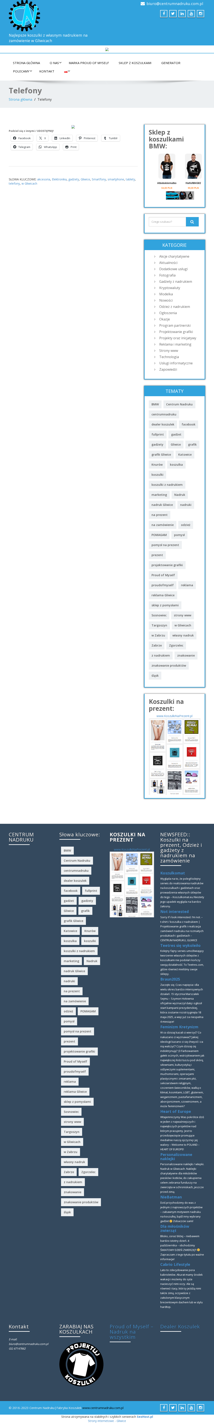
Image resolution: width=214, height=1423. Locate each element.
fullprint (158, 434)
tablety (130, 179)
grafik (192, 444)
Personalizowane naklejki (176, 1156)
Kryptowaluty (169, 288)
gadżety (73, 179)
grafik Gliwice (161, 454)
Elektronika (59, 179)
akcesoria (43, 179)
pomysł (179, 535)
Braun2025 (170, 979)
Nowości (166, 300)
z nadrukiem (161, 655)
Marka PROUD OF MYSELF (89, 63)
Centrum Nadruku (179, 404)
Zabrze (157, 645)
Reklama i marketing (175, 344)
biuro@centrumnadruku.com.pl (174, 3)
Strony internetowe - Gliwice (107, 1421)
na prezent (160, 515)
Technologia (169, 357)
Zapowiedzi (168, 369)
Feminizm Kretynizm (179, 1026)
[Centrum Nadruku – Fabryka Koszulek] (56, 15)
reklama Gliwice (163, 595)
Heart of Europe (175, 1111)
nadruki (185, 505)
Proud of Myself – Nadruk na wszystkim (131, 1331)
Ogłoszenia (168, 313)
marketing (159, 495)
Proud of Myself (163, 575)
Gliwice (85, 179)
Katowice (185, 454)
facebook (188, 424)
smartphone (116, 179)
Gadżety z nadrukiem (175, 281)
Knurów (157, 465)
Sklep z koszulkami (135, 63)
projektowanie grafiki (167, 565)
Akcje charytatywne (174, 256)
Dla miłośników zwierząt (174, 1228)
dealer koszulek (163, 424)
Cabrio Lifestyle (175, 1264)
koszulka (176, 465)
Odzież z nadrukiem (174, 307)
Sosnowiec (159, 615)
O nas (54, 63)
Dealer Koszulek (180, 1326)
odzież (185, 525)
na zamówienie (163, 525)
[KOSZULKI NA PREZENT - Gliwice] (174, 756)
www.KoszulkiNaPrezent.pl (174, 716)
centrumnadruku (164, 414)
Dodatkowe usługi (173, 269)
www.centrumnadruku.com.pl (103, 1408)
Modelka (166, 294)
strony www (182, 615)
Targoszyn (159, 625)
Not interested (174, 911)
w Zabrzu (158, 635)
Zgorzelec (176, 645)
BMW (155, 404)
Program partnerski (175, 325)
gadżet (176, 434)
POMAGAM (159, 535)
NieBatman (171, 1196)
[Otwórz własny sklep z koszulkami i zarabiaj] (81, 1364)
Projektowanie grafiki (176, 332)
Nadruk (179, 495)
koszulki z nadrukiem (167, 485)
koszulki (157, 475)
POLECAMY (21, 71)
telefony (14, 183)
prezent (157, 555)
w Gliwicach (29, 183)
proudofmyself (163, 585)
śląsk (155, 675)
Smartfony (99, 179)
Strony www (168, 350)
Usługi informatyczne (176, 363)
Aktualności (168, 263)
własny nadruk (183, 635)
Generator (170, 63)
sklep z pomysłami (165, 605)
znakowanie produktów (169, 665)
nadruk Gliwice (162, 505)
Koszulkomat (172, 872)
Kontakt (46, 71)
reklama (187, 585)
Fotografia (167, 275)
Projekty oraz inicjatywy (177, 338)
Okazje (164, 319)
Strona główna (26, 63)
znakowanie (186, 655)
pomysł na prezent (165, 545)
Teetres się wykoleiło (180, 945)
